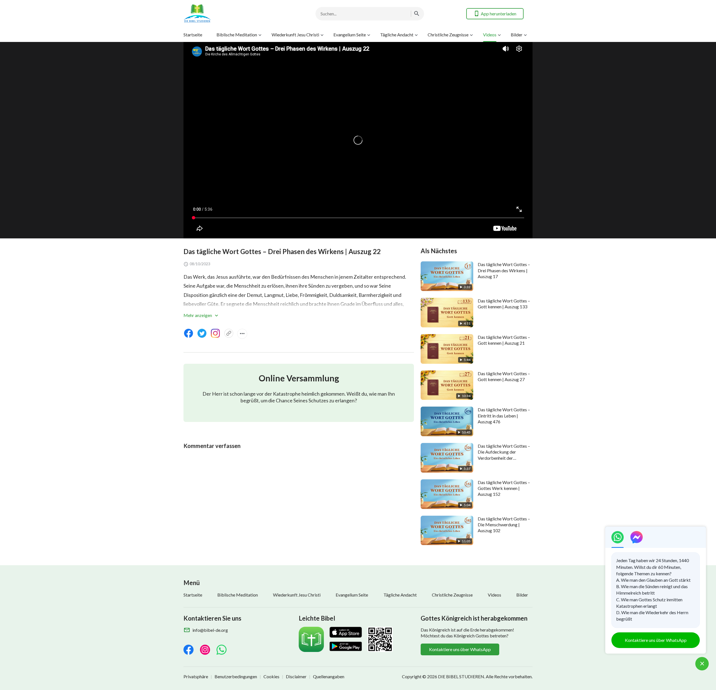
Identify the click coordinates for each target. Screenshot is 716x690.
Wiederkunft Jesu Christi (295, 34)
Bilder (516, 34)
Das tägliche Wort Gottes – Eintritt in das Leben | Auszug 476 (504, 415)
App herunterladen (498, 13)
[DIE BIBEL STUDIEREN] (228, 13)
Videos (489, 34)
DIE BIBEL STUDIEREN (461, 676)
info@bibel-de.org (210, 630)
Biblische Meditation (236, 34)
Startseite (192, 34)
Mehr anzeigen (198, 315)
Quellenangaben (328, 676)
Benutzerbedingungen (236, 676)
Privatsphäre (195, 676)
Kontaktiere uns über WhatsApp (460, 649)
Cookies (271, 676)
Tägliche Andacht (396, 34)
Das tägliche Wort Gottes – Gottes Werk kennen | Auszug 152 (504, 488)
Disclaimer (296, 676)
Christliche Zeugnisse (448, 34)
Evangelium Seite (349, 34)
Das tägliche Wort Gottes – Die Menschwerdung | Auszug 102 (504, 524)
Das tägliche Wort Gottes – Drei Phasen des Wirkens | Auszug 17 (504, 270)
